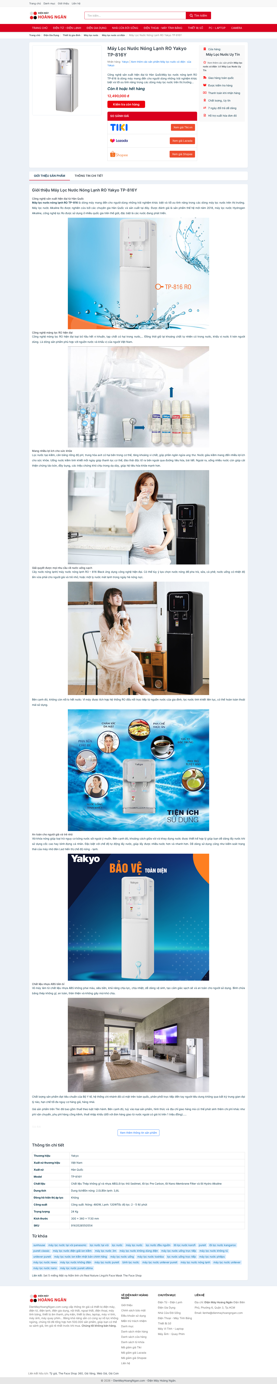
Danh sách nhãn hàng (134, 1331)
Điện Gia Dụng (96, 27)
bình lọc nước (130, 1262)
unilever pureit (42, 1256)
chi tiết (89, 176)
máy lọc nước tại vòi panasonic (67, 1245)
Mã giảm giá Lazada (133, 1352)
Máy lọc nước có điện (113, 35)
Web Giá (102, 1373)
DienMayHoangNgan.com (129, 1380)
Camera (236, 27)
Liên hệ (76, 3)
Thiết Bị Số (195, 27)
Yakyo (125, 61)
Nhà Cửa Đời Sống (125, 27)
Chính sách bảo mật (133, 1310)
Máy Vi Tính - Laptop (171, 1328)
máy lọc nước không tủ (214, 1250)
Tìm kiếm (200, 15)
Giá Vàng (89, 1373)
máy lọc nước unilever (226, 1262)
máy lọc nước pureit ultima (76, 1268)
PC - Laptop (217, 27)
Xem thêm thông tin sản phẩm (138, 1132)
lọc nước (117, 1245)
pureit (202, 1245)
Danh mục (49, 3)
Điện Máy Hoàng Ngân (161, 1380)
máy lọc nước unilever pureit (159, 1262)
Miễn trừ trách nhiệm (134, 1320)
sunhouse (39, 1245)
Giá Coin (114, 1373)
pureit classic (41, 1250)
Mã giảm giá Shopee (133, 1357)
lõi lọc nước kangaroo (222, 1245)
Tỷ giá (53, 1373)
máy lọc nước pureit (107, 1262)
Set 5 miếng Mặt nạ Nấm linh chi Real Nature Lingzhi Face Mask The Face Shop (92, 1275)
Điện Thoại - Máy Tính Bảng (163, 27)
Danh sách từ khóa (132, 1342)
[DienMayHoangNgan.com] (48, 15)
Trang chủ (35, 3)
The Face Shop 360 (70, 1373)
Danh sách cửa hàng (134, 1336)
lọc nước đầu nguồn (158, 1245)
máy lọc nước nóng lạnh (195, 1262)
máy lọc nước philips (212, 1256)
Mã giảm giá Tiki (131, 1347)
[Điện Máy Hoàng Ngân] (48, 1298)
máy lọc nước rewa (45, 1262)
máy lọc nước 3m (105, 1250)
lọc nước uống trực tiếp (181, 1256)
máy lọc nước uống (122, 1256)
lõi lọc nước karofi (184, 1245)
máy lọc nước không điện (75, 1262)
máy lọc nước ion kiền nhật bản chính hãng (80, 1256)
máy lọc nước (134, 1245)
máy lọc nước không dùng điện (139, 1250)
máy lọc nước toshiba (150, 1256)
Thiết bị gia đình (71, 35)
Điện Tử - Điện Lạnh (67, 27)
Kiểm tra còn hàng (126, 104)
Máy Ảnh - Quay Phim (171, 1334)
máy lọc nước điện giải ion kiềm (72, 1250)
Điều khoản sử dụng (133, 1315)
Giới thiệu (63, 3)
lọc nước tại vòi (99, 1245)
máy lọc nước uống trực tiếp (178, 1250)
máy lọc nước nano (45, 1268)
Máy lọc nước (91, 35)
